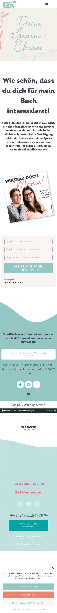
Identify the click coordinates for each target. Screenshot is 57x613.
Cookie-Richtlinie (18, 609)
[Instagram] (36, 384)
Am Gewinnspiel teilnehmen (28, 268)
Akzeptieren (28, 586)
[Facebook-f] (20, 384)
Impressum (41, 609)
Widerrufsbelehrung (28, 538)
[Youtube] (28, 384)
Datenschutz (30, 609)
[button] (52, 567)
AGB (28, 536)
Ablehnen (28, 594)
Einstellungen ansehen (28, 602)
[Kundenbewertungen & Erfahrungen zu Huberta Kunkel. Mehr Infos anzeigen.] (28, 422)
